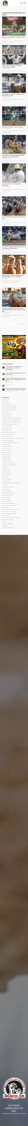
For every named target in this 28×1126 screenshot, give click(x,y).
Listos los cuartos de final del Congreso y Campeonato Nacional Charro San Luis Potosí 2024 (13, 310)
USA (3, 521)
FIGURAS (4, 467)
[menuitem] (20, 3)
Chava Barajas (6, 436)
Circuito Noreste (6, 440)
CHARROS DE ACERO (8, 432)
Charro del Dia (6, 428)
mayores (4, 489)
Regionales (5, 507)
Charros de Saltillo (7, 434)
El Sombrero (5, 452)
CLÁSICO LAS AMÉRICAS (9, 442)
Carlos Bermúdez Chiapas (9, 424)
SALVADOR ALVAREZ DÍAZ (9, 509)
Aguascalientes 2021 (8, 406)
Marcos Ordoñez (7, 487)
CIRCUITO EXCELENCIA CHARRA (11, 438)
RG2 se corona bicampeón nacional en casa (13, 37)
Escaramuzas (6, 454)
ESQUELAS (5, 456)
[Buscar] (20, 3)
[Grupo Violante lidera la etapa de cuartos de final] (14, 206)
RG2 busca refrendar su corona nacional (12, 127)
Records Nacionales (7, 503)
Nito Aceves (5, 497)
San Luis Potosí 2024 (8, 513)
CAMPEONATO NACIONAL (9, 422)
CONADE (4, 444)
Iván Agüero (5, 479)
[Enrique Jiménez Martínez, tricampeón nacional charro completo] (14, 54)
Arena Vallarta (6, 414)
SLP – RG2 (5, 515)
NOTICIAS (5, 499)
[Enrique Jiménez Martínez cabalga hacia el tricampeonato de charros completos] (14, 264)
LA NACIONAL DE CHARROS (10, 483)
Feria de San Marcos (8, 462)
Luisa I (4, 485)
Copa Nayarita (6, 446)
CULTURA (5, 448)
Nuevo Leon (5, 501)
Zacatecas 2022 (6, 527)
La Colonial (5, 481)
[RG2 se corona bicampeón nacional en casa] (14, 26)
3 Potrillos (5, 399)
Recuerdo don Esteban (8, 505)
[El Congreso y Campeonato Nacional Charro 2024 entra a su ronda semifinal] (14, 144)
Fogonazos (5, 471)
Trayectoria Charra (7, 519)
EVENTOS (5, 460)
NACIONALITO (6, 495)
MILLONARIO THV (7, 493)
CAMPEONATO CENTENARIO (10, 418)
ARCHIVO (5, 412)
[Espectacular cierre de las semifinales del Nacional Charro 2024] (14, 83)
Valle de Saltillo (6, 523)
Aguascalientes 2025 (8, 410)
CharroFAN (5, 430)
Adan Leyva (5, 403)
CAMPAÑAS (5, 416)
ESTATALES (5, 458)
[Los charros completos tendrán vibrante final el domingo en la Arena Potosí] (14, 236)
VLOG (4, 525)
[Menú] (24, 3)
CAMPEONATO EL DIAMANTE (10, 420)
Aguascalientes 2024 (8, 408)
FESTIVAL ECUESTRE (8, 464)
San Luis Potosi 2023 (8, 511)
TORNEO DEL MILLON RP (9, 517)
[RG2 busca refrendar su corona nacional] (14, 116)
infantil (4, 477)
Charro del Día (6, 426)
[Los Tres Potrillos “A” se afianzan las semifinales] (14, 173)
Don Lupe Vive (6, 450)
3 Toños (4, 401)
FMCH (4, 469)
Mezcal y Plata (6, 491)
